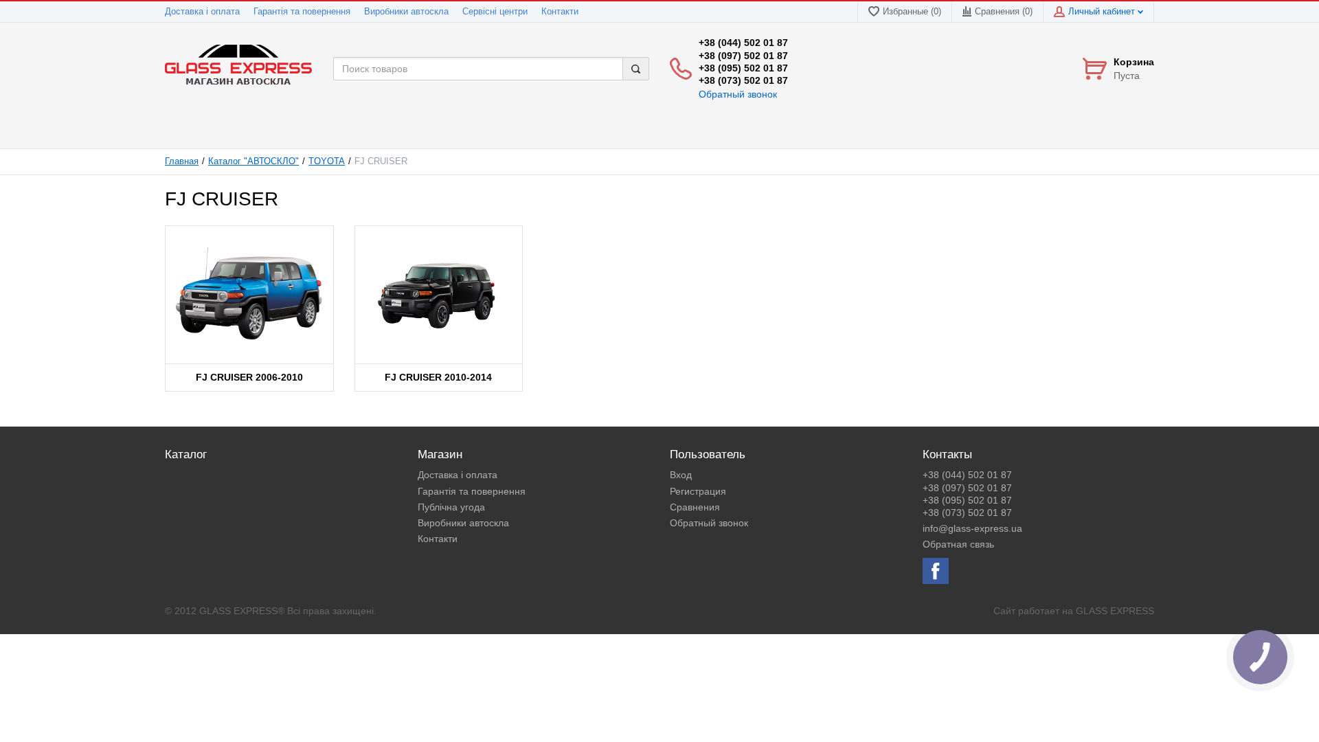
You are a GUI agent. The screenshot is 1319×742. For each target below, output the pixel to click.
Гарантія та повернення (301, 11)
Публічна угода (451, 507)
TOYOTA (326, 161)
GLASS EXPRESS (1115, 610)
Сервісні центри (495, 11)
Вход (681, 474)
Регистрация (698, 491)
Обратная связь (958, 544)
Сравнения (695, 507)
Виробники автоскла (406, 11)
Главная (182, 161)
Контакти (559, 11)
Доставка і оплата (202, 11)
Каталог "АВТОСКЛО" (253, 161)
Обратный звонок (738, 94)
